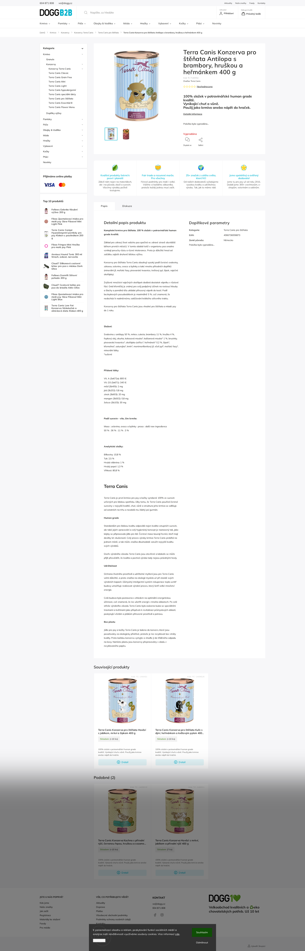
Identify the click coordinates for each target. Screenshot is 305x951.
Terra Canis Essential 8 (60, 102)
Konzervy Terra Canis (60, 68)
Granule (50, 59)
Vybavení (48, 146)
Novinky (47, 162)
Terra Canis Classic (58, 73)
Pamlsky (47, 119)
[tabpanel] (122, 721)
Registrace (45, 915)
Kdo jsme (44, 902)
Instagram (162, 915)
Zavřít (256, 150)
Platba (99, 911)
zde (177, 934)
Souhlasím (202, 932)
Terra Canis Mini (57, 81)
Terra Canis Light (58, 85)
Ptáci (45, 156)
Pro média (45, 927)
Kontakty (261, 3)
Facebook (154, 915)
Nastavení (99, 940)
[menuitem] (47, 23)
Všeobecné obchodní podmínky (112, 915)
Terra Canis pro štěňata (61, 98)
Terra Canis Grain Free (60, 77)
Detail (125, 762)
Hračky (46, 140)
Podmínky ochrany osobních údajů (113, 919)
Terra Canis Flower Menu (62, 107)
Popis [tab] (104, 206)
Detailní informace (192, 114)
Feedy (251, 3)
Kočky (46, 151)
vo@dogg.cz (158, 903)
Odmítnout (202, 942)
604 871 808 (158, 908)
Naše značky (240, 3)
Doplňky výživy (53, 113)
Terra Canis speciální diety (62, 94)
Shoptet (261, 946)
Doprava (100, 907)
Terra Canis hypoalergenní (62, 90)
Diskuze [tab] (127, 206)
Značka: (191, 81)
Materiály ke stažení (50, 919)
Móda (46, 135)
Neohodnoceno (205, 86)
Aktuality (228, 3)
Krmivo (46, 54)
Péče (45, 124)
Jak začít (44, 911)
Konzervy (51, 64)
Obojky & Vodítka (52, 130)
